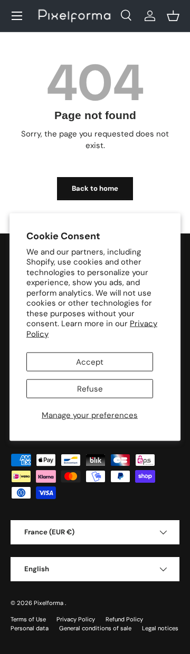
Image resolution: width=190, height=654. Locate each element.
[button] (173, 15)
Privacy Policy (75, 619)
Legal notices (160, 628)
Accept (89, 362)
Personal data (30, 628)
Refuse (90, 389)
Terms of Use (28, 619)
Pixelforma (49, 603)
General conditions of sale (95, 628)
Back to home (95, 188)
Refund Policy (124, 619)
